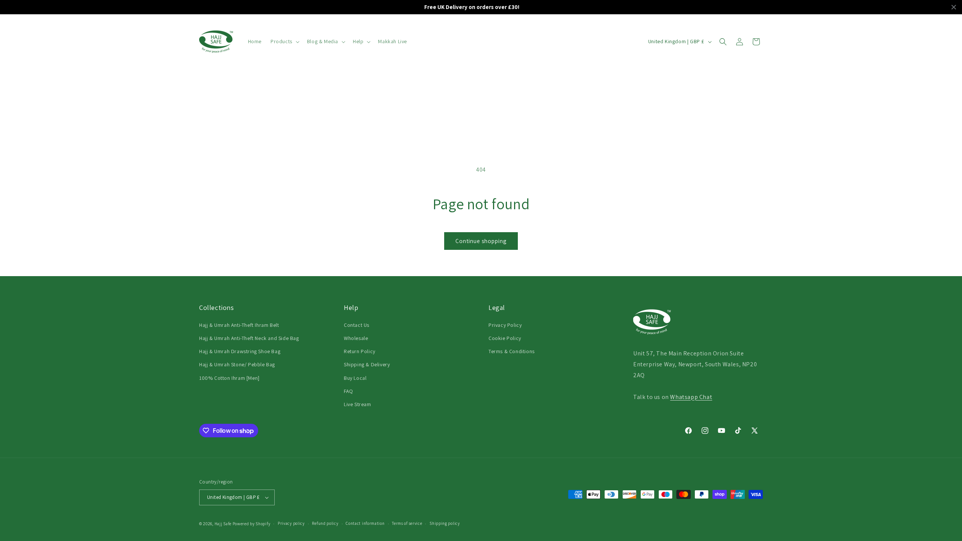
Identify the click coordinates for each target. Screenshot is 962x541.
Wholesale (356, 338)
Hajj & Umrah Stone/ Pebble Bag (237, 364)
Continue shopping (481, 241)
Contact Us (356, 325)
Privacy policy (291, 523)
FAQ (348, 391)
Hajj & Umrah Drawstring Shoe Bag (239, 351)
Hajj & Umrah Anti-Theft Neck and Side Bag (249, 338)
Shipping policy (445, 523)
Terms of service (407, 523)
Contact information (365, 523)
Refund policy (325, 523)
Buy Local (355, 378)
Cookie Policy (505, 338)
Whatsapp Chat (691, 397)
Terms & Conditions (512, 351)
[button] (284, 41)
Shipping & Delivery (367, 364)
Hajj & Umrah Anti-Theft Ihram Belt (239, 325)
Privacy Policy (505, 325)
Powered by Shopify (252, 523)
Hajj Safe (223, 523)
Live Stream (357, 404)
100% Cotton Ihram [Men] (229, 378)
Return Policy (359, 351)
